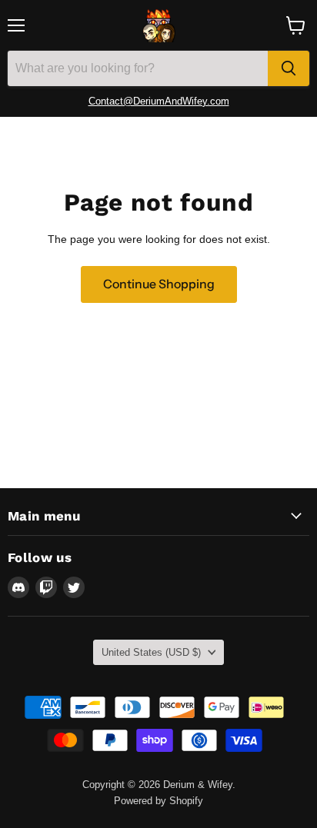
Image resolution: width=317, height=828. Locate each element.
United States (151, 652)
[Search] (288, 68)
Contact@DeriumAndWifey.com (158, 101)
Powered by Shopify (158, 800)
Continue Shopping (159, 284)
